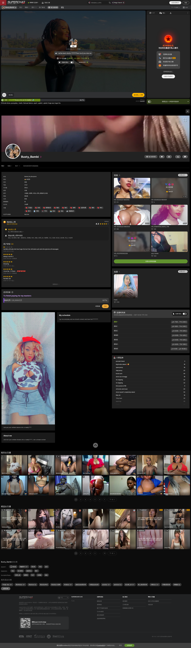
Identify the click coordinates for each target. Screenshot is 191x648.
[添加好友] (178, 156)
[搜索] (109, 2)
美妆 (62, 211)
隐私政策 (99, 601)
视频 (27, 7)
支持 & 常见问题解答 (153, 601)
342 (155, 256)
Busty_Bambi (6, 562)
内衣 (39, 207)
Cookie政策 (100, 611)
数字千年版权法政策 (102, 608)
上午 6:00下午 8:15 (178, 331)
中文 (61, 597)
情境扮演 (48, 207)
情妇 (57, 207)
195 (117, 229)
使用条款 (99, 604)
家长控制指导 (100, 615)
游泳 (54, 211)
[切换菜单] (3, 2)
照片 (34, 7)
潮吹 (93, 207)
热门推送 (42, 7)
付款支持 (150, 604)
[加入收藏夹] (4, 95)
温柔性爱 (83, 207)
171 (117, 202)
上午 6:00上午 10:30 (178, 349)
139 (155, 229)
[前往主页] (16, 2)
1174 (117, 302)
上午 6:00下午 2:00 (178, 326)
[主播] (188, 111)
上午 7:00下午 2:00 (178, 322)
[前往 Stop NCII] (58, 636)
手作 (45, 211)
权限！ (171, 71)
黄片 (29, 211)
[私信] (185, 156)
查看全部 (182, 175)
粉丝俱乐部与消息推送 (30, 166)
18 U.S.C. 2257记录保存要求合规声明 (162, 636)
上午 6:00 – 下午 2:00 (78, 58)
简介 (20, 7)
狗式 (101, 207)
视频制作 (71, 211)
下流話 (30, 207)
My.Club (26, 214)
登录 (186, 2)
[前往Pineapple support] (49, 636)
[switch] (185, 314)
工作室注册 (126, 604)
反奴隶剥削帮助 (101, 618)
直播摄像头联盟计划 (128, 608)
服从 (66, 207)
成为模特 (125, 601)
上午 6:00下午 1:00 (178, 344)
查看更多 (55, 284)
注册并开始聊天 (168, 76)
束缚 (74, 207)
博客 (37, 211)
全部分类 (5, 588)
